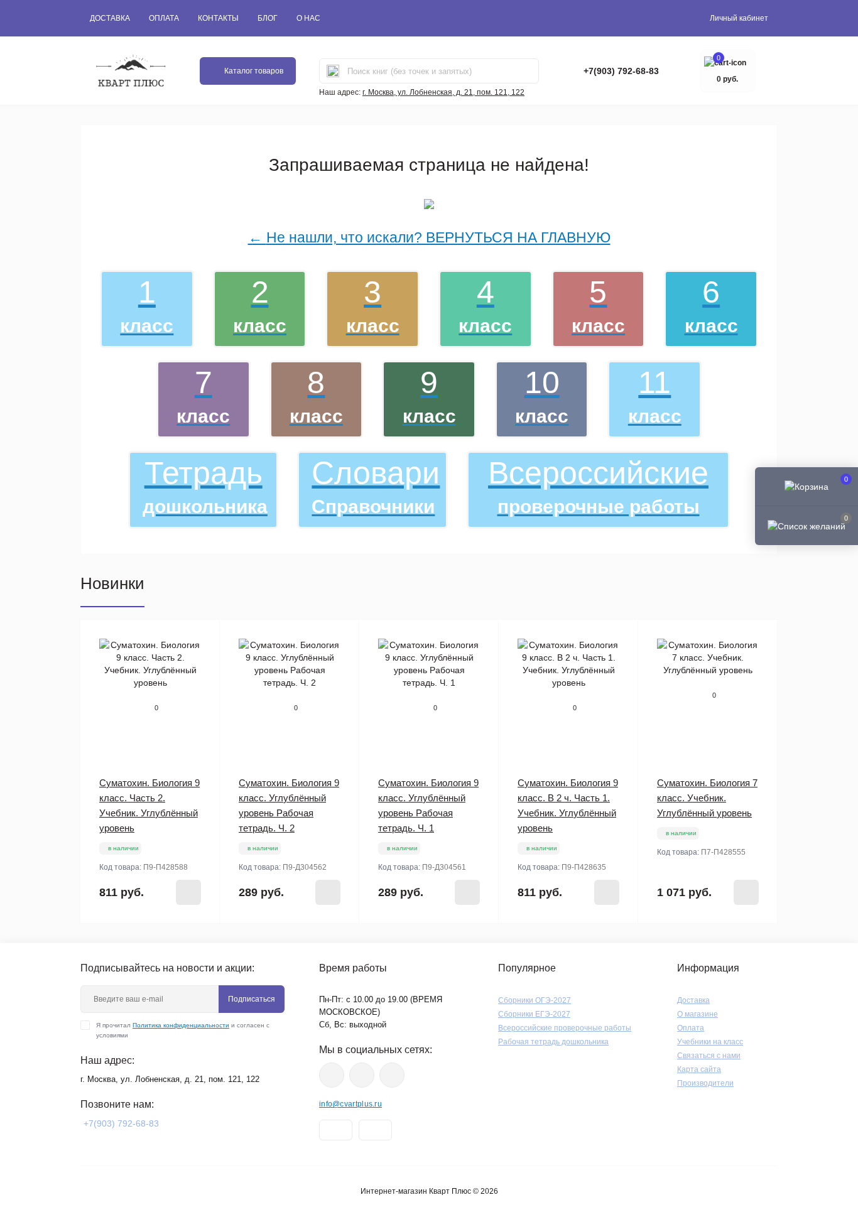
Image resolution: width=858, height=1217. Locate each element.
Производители (705, 1083)
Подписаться (251, 999)
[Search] (333, 71)
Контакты (218, 18)
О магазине (697, 1014)
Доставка (110, 18)
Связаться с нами (709, 1055)
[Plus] (194, 942)
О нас (308, 18)
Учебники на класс (710, 1041)
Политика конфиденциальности (181, 1025)
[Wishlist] (201, 638)
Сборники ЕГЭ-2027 (534, 1014)
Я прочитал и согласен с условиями (182, 1030)
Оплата (164, 18)
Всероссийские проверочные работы (564, 1028)
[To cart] (188, 892)
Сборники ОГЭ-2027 (534, 1000)
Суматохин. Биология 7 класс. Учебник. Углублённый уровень (707, 797)
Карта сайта (699, 1069)
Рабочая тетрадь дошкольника (553, 1041)
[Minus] (105, 942)
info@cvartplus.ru (350, 1104)
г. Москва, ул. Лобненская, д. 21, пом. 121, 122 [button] (443, 92)
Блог (268, 18)
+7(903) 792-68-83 (621, 71)
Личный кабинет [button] (739, 18)
